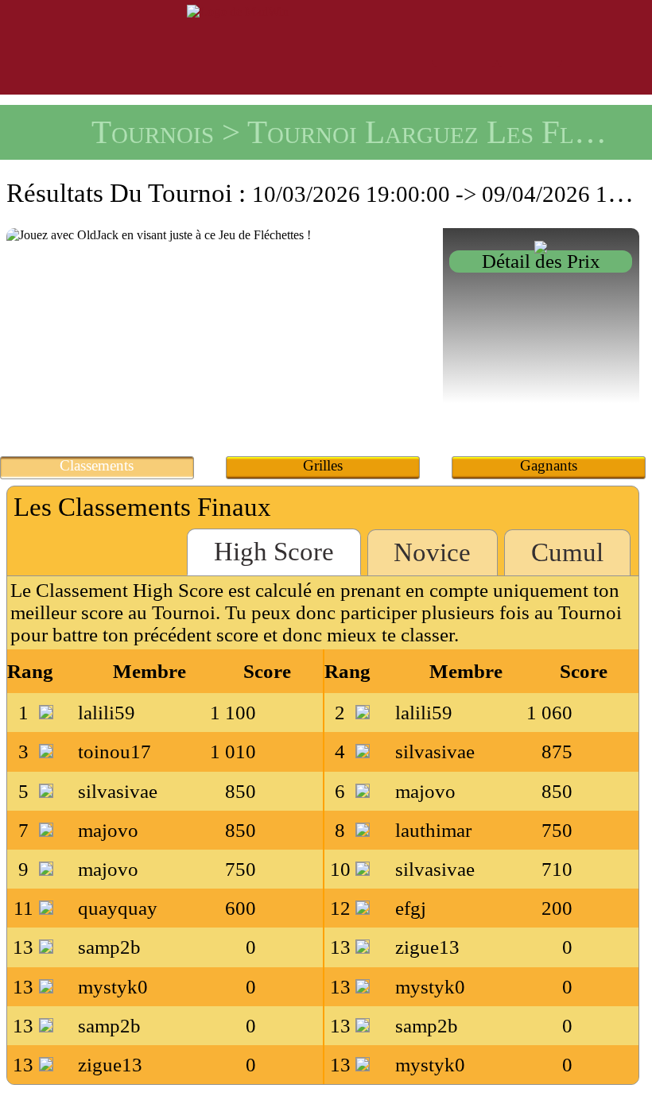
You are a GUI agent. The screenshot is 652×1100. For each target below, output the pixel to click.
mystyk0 (113, 986)
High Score (274, 551)
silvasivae (435, 751)
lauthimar (433, 830)
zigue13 (427, 947)
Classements (97, 465)
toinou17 (114, 751)
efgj (410, 908)
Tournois (152, 132)
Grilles (323, 465)
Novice (432, 552)
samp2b (109, 947)
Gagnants (548, 465)
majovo (425, 791)
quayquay (117, 908)
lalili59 (106, 712)
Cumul (567, 552)
